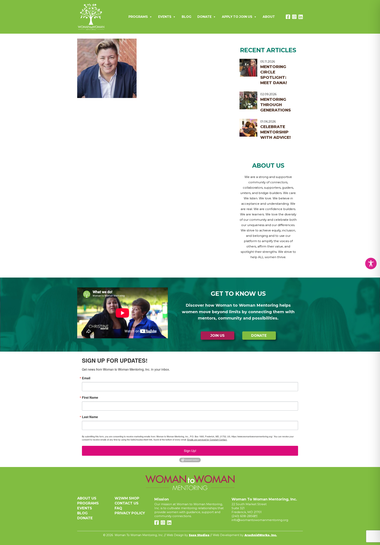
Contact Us (127, 503)
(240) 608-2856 (243, 516)
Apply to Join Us (237, 17)
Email (86, 378)
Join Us (217, 335)
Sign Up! (190, 450)
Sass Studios (199, 535)
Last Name (90, 416)
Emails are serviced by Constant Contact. (207, 439)
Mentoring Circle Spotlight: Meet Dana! (273, 74)
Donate (204, 17)
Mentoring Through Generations (275, 104)
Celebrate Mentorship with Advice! (275, 132)
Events (164, 17)
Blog (186, 17)
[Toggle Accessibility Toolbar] (371, 263)
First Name (90, 397)
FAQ (118, 508)
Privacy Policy (130, 513)
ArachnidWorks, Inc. (260, 535)
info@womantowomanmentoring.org (260, 520)
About (269, 17)
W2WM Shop (127, 498)
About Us (86, 498)
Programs (138, 17)
